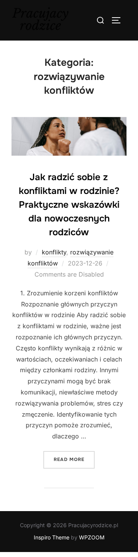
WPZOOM (92, 537)
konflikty (54, 252)
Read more (74, 459)
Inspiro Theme (51, 537)
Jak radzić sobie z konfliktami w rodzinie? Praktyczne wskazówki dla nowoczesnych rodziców (69, 204)
